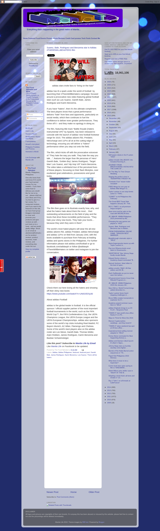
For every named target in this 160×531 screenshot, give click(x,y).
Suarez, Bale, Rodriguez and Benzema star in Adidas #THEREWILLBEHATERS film (71, 48)
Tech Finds (86, 38)
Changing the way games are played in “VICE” (119, 222)
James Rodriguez (57, 355)
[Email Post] (82, 350)
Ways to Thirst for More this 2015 (121, 318)
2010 (109, 400)
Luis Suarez (82, 355)
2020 (109, 100)
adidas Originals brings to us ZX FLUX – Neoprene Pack (120, 309)
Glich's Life (30, 131)
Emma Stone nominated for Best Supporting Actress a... (121, 337)
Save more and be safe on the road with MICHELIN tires (120, 212)
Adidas (55, 352)
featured (76, 352)
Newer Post (52, 492)
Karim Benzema (71, 355)
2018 (109, 106)
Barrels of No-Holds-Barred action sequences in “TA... (121, 352)
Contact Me (95, 38)
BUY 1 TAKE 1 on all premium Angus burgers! (120, 207)
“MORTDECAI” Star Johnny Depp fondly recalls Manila (121, 254)
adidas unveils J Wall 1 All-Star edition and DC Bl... (120, 269)
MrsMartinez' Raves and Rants (33, 137)
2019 (109, 103)
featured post (85, 352)
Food (38, 38)
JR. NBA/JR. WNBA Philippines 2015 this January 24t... (120, 284)
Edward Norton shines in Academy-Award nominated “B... (121, 259)
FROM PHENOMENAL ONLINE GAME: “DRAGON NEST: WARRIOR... (120, 233)
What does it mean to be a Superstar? (118, 362)
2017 (109, 109)
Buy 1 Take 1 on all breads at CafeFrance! (119, 381)
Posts (30, 114)
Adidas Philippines (65, 352)
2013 (109, 390)
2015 (109, 116)
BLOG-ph (29, 128)
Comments (32, 118)
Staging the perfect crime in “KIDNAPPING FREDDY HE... (120, 177)
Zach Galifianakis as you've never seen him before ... (121, 274)
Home (25, 38)
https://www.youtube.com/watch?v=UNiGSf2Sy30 (70, 294)
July (110, 134)
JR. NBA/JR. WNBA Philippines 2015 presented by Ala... (120, 217)
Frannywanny (31, 141)
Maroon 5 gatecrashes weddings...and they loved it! (120, 322)
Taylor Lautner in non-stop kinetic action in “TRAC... (121, 192)
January (112, 152)
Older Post (94, 492)
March (111, 146)
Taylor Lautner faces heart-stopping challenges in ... (119, 294)
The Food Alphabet (32, 169)
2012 (109, 393)
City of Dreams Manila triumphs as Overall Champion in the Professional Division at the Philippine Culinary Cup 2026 (32, 99)
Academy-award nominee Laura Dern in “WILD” (120, 304)
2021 (109, 97)
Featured (31, 38)
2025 (109, 85)
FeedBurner (33, 66)
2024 (109, 88)
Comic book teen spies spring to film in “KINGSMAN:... (120, 367)
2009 (109, 403)
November (113, 121)
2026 (109, 82)
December (113, 118)
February (112, 149)
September (113, 127)
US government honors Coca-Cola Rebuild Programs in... (121, 279)
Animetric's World (32, 152)
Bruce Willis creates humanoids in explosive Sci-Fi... (121, 299)
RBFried (85, 522)
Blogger (101, 522)
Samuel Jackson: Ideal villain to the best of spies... (120, 264)
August (112, 131)
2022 (109, 94)
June (111, 137)
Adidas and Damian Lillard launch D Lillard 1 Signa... (121, 342)
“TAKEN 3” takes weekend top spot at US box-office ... (121, 327)
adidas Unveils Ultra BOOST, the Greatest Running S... (121, 161)
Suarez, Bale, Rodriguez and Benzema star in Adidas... (119, 227)
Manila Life (56, 346)
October (112, 124)
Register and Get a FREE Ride (116, 59)
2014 (109, 387)
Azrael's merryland (32, 144)
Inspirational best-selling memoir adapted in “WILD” (121, 332)
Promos (50, 38)
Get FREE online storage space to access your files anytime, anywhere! (118, 62)
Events (43, 38)
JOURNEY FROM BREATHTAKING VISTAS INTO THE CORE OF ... (121, 167)
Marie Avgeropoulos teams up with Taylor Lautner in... (121, 244)
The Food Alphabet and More (31, 89)
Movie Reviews (59, 38)
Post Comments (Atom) (65, 497)
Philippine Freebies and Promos (33, 148)
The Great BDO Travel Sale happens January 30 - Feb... (120, 202)
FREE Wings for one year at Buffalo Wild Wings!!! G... (119, 187)
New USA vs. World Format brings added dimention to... (121, 289)
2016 (109, 112)
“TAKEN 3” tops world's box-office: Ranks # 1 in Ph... (121, 314)
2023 (109, 91)
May (111, 140)
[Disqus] (73, 391)
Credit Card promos (73, 38)
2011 (109, 396)
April (111, 143)
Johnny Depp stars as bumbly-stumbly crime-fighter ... (120, 347)
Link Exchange (31, 157)
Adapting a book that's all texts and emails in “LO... (121, 377)
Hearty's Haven (31, 134)
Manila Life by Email (86, 343)
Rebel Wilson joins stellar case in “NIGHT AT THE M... (121, 372)
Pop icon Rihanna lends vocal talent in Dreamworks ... (119, 249)
